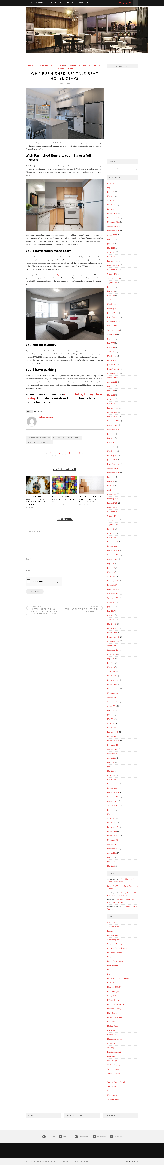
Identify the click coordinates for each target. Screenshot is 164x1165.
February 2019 (112, 542)
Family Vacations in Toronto (118, 978)
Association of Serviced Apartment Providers (56, 275)
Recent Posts (39, 411)
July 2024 (110, 287)
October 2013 (112, 801)
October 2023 (112, 326)
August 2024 (112, 282)
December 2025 (113, 218)
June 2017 (111, 611)
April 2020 (111, 490)
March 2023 (111, 356)
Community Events (114, 939)
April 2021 (111, 447)
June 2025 (111, 243)
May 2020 (111, 485)
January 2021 (112, 460)
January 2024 (112, 313)
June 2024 (111, 291)
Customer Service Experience (118, 948)
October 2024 (112, 274)
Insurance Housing (114, 1009)
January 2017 (112, 632)
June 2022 (111, 390)
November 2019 (113, 511)
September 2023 (113, 330)
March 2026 (111, 205)
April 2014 (111, 775)
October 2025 (112, 226)
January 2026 (112, 213)
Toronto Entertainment (116, 1078)
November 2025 (113, 222)
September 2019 (113, 520)
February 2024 (112, 308)
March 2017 (111, 624)
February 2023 (112, 360)
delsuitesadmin (46, 416)
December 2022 (113, 369)
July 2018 (110, 563)
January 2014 (112, 788)
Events (109, 974)
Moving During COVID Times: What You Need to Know (91, 499)
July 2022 (110, 386)
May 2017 (111, 615)
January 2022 (112, 412)
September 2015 (113, 702)
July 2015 (110, 710)
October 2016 (112, 645)
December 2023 (113, 317)
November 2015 (113, 693)
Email (28, 565)
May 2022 (111, 395)
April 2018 (111, 576)
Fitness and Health (114, 987)
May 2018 (111, 572)
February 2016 (112, 680)
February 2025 (112, 261)
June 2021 (111, 438)
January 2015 (112, 736)
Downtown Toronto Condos (118, 957)
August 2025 (112, 235)
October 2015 (112, 697)
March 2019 (111, 537)
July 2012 (110, 857)
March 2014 (111, 779)
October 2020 (112, 468)
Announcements (113, 926)
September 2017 (113, 598)
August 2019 (112, 524)
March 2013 (111, 823)
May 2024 (111, 295)
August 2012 (112, 853)
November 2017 (113, 594)
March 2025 (111, 256)
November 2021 (113, 421)
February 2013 (112, 827)
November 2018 (113, 555)
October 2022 (112, 377)
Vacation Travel (113, 1099)
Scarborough (112, 1060)
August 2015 (112, 706)
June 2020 (111, 481)
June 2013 (111, 810)
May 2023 (111, 347)
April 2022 (111, 399)
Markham (111, 1021)
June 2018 (111, 568)
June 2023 (111, 343)
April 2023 (111, 352)
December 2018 (113, 550)
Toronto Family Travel (89, 65)
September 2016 (113, 650)
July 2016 (110, 658)
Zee (108, 886)
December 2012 (113, 836)
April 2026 (111, 200)
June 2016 (111, 663)
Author (29, 411)
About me (111, 922)
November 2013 (113, 797)
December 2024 (113, 265)
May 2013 (111, 814)
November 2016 (113, 641)
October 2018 (112, 559)
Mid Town (111, 1030)
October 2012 (112, 844)
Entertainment (112, 965)
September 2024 (113, 278)
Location (59, 3)
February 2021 (112, 455)
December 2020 (113, 464)
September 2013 (113, 805)
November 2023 (113, 321)
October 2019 (112, 516)
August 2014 (112, 758)
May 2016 (111, 667)
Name (28, 559)
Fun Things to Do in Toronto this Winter (122, 880)
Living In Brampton (114, 1017)
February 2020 (112, 498)
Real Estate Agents (114, 1052)
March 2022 (111, 403)
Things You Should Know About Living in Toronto (121, 894)
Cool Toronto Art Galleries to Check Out (63, 499)
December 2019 (113, 507)
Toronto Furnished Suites (39, 442)
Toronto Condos (113, 1073)
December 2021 (113, 416)
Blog (50, 3)
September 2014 (113, 753)
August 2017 (112, 602)
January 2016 (112, 684)
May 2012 (111, 866)
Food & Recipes (113, 991)
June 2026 (111, 192)
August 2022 (112, 382)
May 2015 (111, 719)
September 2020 (113, 473)
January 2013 (112, 831)
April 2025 (111, 252)
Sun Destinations (113, 1069)
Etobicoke (111, 970)
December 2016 (113, 637)
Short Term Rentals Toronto (67, 438)
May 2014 (111, 771)
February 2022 (112, 408)
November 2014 (113, 745)
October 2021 (112, 425)
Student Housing (113, 1065)
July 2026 (110, 187)
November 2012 (113, 840)
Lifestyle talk (112, 1013)
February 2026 (112, 209)
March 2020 (111, 494)
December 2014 (113, 740)
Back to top (131, 1161)
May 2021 (111, 442)
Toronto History (113, 1086)
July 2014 (110, 762)
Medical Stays (112, 1026)
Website (28, 570)
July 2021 (110, 434)
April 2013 (111, 818)
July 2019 (110, 529)
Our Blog (110, 1047)
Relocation (71, 65)
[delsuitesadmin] (32, 425)
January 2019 (112, 546)
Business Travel (36, 65)
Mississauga (111, 1034)
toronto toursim (65, 69)
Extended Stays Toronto (38, 438)
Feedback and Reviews (115, 983)
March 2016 (111, 676)
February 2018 (112, 581)
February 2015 (112, 732)
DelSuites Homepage (35, 3)
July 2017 (110, 606)
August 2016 (112, 654)
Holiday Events (113, 1000)
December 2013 (113, 792)
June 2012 (111, 861)
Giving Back (111, 996)
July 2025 (110, 239)
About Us (71, 3)
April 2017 (111, 619)
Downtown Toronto (114, 952)
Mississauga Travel (114, 1039)
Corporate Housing (54, 65)
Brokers (110, 931)
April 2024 (111, 300)
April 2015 (111, 723)
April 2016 (111, 671)
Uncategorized (112, 1095)
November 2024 (113, 269)
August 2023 (112, 334)
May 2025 (111, 248)
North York (111, 1043)
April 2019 (111, 533)
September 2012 (113, 848)
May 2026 (111, 196)
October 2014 (112, 749)
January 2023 (112, 364)
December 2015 (113, 689)
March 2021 (111, 451)
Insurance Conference (115, 1004)
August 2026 (112, 183)
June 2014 (111, 766)
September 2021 (113, 429)
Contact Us (84, 3)
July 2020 (110, 477)
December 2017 (113, 589)
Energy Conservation (115, 961)
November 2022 (113, 373)
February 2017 (112, 628)
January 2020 (112, 503)
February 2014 (112, 784)
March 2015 (111, 727)
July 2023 (110, 339)
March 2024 (111, 304)
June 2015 (111, 715)
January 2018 (112, 585)
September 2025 (113, 231)
